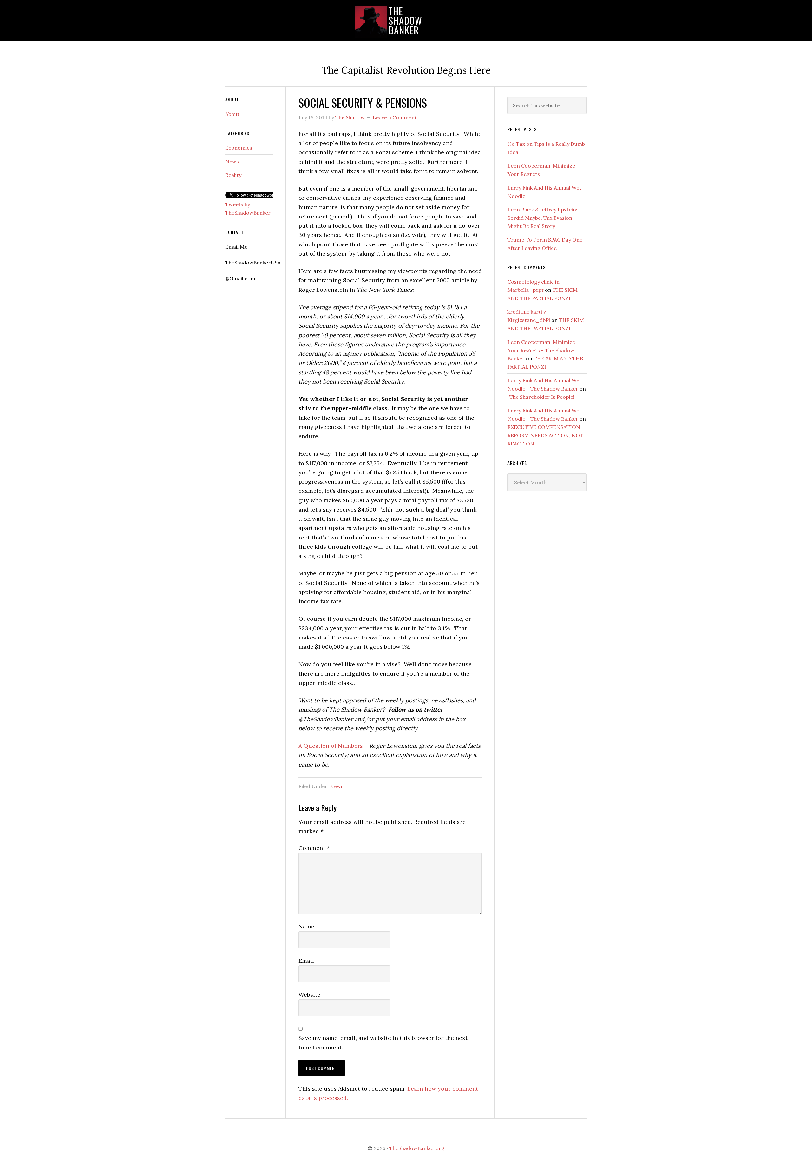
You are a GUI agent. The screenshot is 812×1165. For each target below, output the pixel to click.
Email (306, 960)
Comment (314, 848)
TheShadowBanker (405, 20)
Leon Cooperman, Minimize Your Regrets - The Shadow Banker (541, 350)
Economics (238, 147)
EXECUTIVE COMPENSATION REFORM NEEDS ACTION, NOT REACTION (545, 435)
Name (306, 926)
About (232, 114)
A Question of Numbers (330, 745)
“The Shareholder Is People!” (542, 397)
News (337, 786)
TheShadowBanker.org (416, 1148)
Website (309, 994)
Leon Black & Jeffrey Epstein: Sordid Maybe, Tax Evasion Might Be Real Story (542, 217)
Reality (233, 175)
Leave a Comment (395, 117)
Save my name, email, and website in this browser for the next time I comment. (383, 1042)
